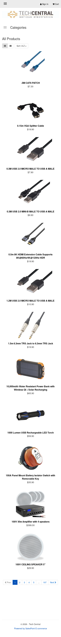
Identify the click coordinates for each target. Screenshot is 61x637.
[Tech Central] (30, 14)
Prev (8, 582)
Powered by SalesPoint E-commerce (30, 628)
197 (45, 582)
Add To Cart (32, 86)
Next (52, 582)
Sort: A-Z (21, 45)
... (39, 582)
